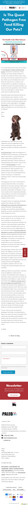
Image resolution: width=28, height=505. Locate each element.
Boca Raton (4, 466)
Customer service (11, 487)
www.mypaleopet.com (10, 438)
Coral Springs (13, 466)
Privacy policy (7, 489)
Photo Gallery (5, 458)
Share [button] (4, 329)
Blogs (2, 450)
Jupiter (11, 468)
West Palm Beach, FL (7, 470)
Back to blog (15, 336)
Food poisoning (6, 152)
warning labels (11, 164)
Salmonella (4, 105)
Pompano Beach (18, 468)
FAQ (14, 489)
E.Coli (23, 103)
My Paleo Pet (16, 503)
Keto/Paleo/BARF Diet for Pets (10, 452)
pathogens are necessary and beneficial (13, 205)
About (3, 448)
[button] (2, 7)
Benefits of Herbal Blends (8, 456)
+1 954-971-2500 (8, 435)
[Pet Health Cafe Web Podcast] (14, 50)
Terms (20, 487)
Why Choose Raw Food (7, 454)
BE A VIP (25, 252)
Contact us (7, 440)
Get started (14, 395)
